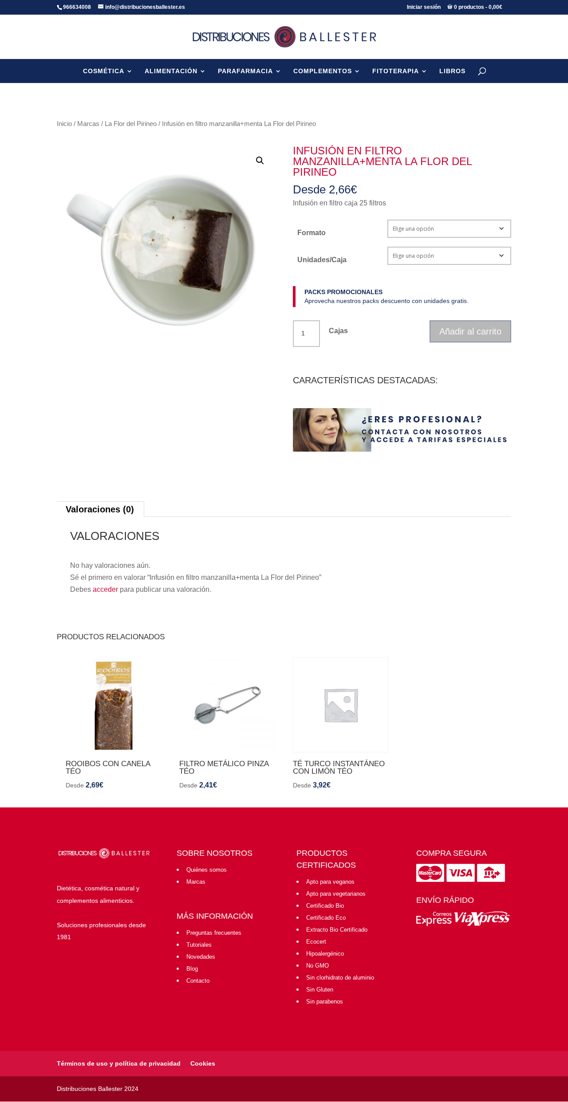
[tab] (100, 509)
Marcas (88, 123)
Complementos (322, 71)
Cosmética (103, 71)
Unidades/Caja (322, 260)
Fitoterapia (395, 71)
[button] (260, 161)
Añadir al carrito (470, 331)
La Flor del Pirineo (131, 123)
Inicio (64, 123)
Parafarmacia (245, 71)
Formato (311, 232)
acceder (105, 589)
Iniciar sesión (424, 7)
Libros (452, 71)
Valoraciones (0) (100, 509)
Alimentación (171, 71)
